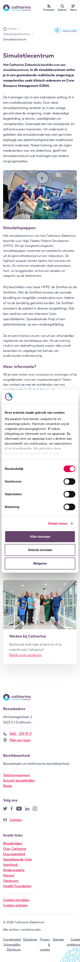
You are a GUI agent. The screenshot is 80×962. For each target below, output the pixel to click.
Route (7, 786)
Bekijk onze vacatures (25, 655)
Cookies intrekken (16, 900)
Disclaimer (30, 939)
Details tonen (57, 523)
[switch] (69, 481)
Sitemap (58, 939)
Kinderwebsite (14, 870)
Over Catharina (14, 849)
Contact (16, 820)
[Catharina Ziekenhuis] (17, 8)
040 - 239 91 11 (21, 734)
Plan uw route (20, 740)
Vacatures (10, 881)
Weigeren (40, 563)
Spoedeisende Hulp (17, 859)
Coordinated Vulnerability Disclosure (12, 944)
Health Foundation (17, 886)
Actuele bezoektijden (19, 780)
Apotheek (10, 865)
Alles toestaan (40, 536)
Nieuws (8, 875)
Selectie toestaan (40, 550)
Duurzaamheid (14, 854)
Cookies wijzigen (15, 905)
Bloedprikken (12, 843)
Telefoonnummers (16, 775)
